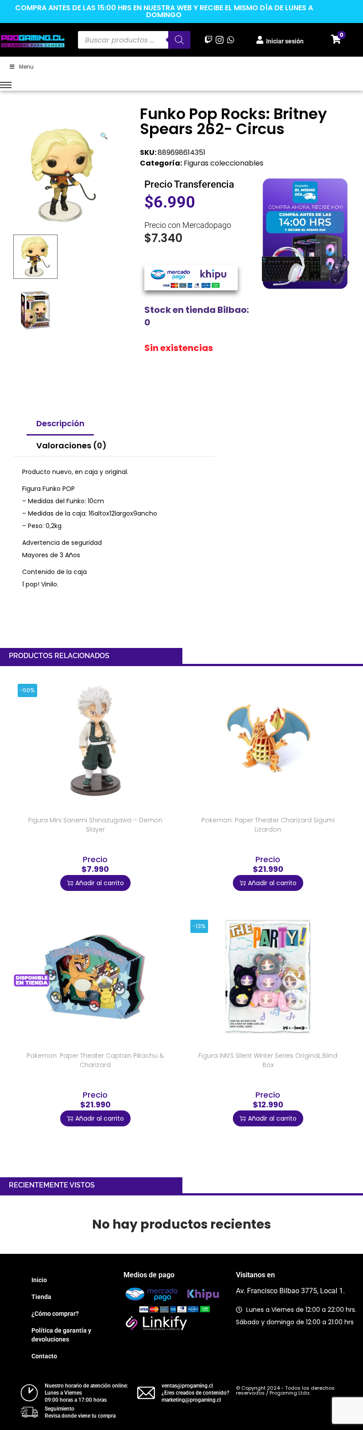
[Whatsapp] (230, 39)
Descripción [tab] (60, 423)
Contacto (44, 1356)
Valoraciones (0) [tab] (71, 445)
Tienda (41, 1296)
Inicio (39, 1280)
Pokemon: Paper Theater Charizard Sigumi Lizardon (268, 825)
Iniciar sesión (285, 41)
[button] (104, 134)
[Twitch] (208, 39)
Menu (26, 66)
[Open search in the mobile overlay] (134, 40)
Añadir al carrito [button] (99, 883)
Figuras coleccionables (223, 163)
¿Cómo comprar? (55, 1313)
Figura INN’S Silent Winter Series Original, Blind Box (267, 1060)
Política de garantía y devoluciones (61, 1335)
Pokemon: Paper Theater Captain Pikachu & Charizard (95, 1060)
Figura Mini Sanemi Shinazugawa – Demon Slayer (95, 825)
